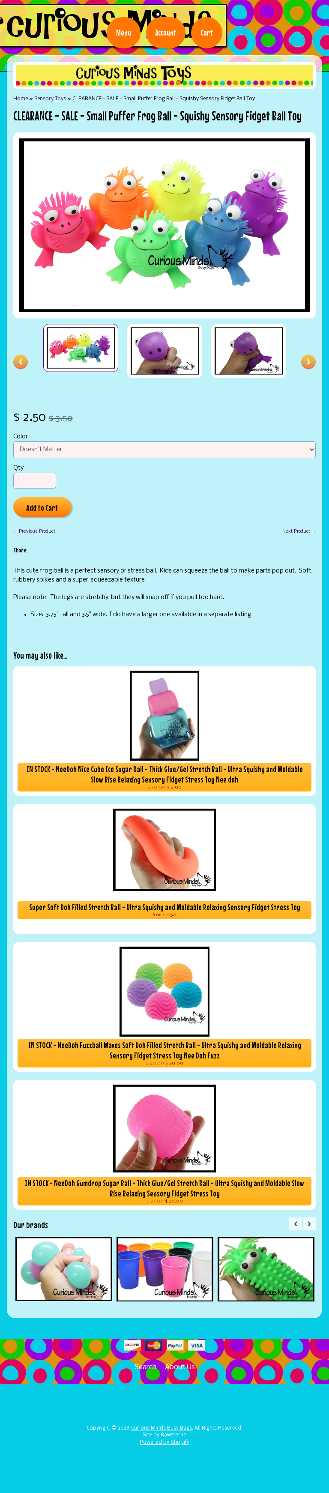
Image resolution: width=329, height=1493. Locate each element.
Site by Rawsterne (164, 1435)
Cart (206, 32)
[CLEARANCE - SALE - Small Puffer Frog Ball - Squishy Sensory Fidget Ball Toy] (81, 348)
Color (20, 437)
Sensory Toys (50, 99)
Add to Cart (42, 508)
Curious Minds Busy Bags (161, 1428)
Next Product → (299, 531)
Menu (123, 32)
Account (166, 32)
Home (20, 99)
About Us (180, 1367)
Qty (18, 468)
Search (145, 1367)
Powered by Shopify (164, 1442)
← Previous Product (34, 531)
